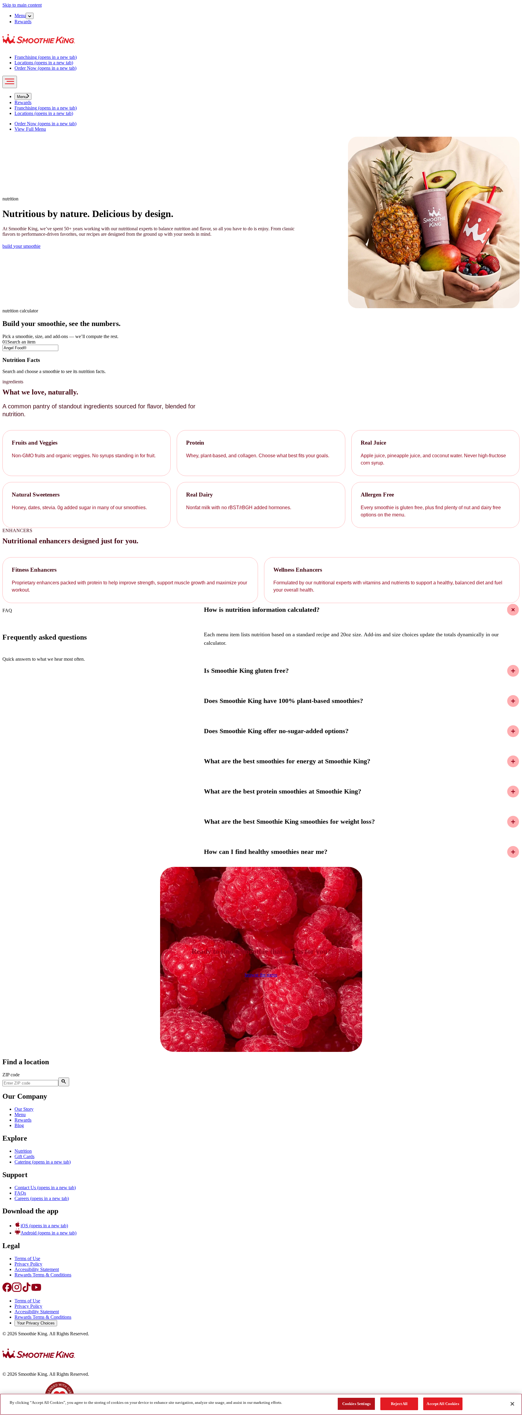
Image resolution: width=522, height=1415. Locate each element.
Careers (41, 1198)
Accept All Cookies (443, 1403)
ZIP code (11, 1074)
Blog (19, 1125)
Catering (42, 1161)
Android (48, 1232)
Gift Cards (24, 1156)
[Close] (512, 1403)
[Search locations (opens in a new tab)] (63, 1082)
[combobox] (30, 348)
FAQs (20, 1193)
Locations (43, 62)
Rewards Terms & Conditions (42, 1274)
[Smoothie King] (38, 47)
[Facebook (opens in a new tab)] (7, 1290)
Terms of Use (27, 1258)
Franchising (45, 57)
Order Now (45, 68)
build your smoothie (21, 246)
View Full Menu (30, 129)
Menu (20, 15)
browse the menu (261, 974)
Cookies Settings (356, 1403)
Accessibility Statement (36, 1269)
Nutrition (23, 1151)
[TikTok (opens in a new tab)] (26, 1290)
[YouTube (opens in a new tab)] (36, 1290)
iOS (44, 1225)
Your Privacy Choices (36, 1323)
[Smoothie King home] (38, 1363)
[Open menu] (9, 82)
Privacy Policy (28, 1263)
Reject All (399, 1403)
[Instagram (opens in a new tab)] (17, 1290)
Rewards (22, 21)
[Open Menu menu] (30, 16)
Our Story (24, 1109)
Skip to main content (22, 5)
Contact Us (45, 1187)
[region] (261, 1404)
